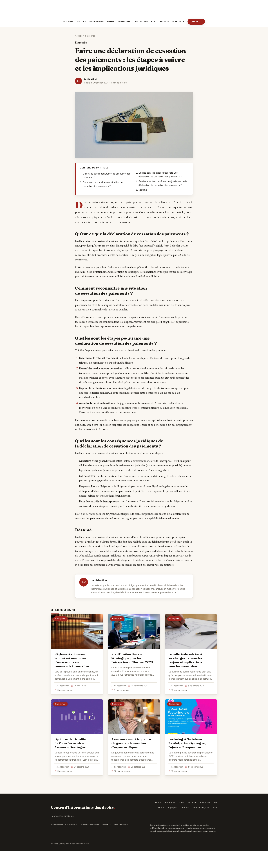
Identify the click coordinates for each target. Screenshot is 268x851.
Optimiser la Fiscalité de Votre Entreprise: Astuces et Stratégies (70, 743)
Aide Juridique (121, 825)
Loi (153, 21)
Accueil (68, 21)
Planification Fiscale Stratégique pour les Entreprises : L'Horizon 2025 (132, 658)
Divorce (164, 21)
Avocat (81, 21)
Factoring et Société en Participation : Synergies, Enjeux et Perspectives (187, 743)
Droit (110, 21)
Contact (196, 21)
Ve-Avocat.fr (71, 825)
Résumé (142, 189)
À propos (178, 21)
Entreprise (96, 21)
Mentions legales (200, 807)
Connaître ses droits (89, 825)
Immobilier (141, 21)
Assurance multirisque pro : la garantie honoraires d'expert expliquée (131, 743)
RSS (215, 807)
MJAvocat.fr (57, 825)
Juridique (124, 21)
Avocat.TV (106, 825)
